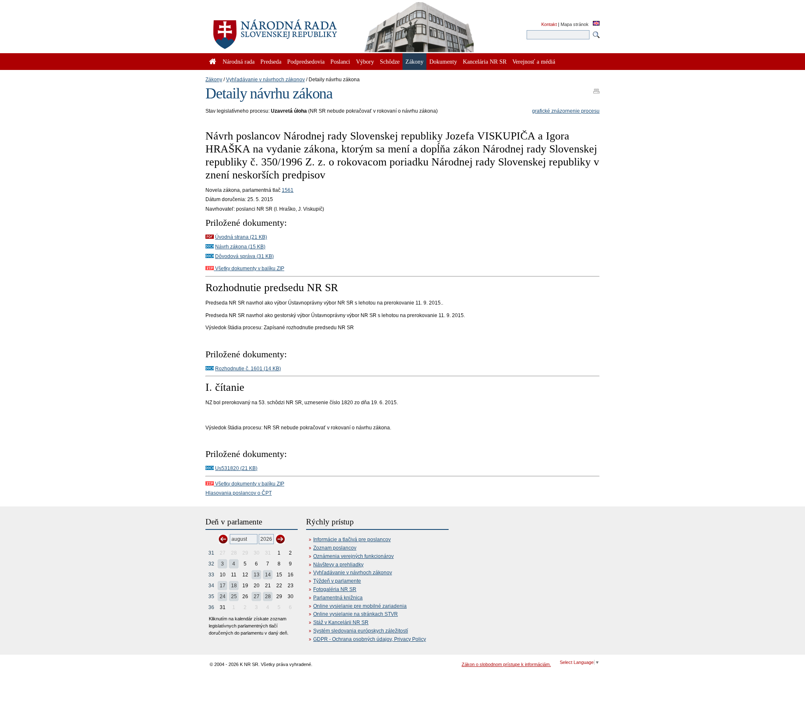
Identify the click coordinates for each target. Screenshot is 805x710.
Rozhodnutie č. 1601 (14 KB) (248, 369)
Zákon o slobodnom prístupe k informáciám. (506, 664)
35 (211, 596)
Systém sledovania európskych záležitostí (360, 631)
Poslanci (340, 61)
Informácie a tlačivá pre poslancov (352, 539)
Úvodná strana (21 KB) (241, 237)
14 (268, 575)
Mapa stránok (575, 24)
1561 (287, 190)
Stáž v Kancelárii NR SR (341, 622)
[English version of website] (596, 23)
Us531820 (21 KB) (236, 468)
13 (257, 575)
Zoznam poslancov (334, 548)
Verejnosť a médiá (533, 61)
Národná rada (238, 61)
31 (211, 553)
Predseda (270, 61)
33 (211, 575)
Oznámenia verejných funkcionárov (353, 556)
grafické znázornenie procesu (566, 111)
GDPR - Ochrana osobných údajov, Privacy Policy (369, 639)
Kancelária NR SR (484, 61)
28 (268, 596)
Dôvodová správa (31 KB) (244, 256)
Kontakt (549, 24)
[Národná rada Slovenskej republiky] (302, 29)
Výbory (365, 61)
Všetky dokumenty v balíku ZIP (249, 268)
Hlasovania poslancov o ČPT (238, 493)
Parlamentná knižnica (338, 598)
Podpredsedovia (306, 61)
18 (234, 586)
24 (223, 596)
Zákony (213, 80)
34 (211, 586)
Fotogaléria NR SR (334, 589)
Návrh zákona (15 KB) (240, 247)
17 (223, 586)
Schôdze (390, 61)
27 (257, 596)
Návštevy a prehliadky (338, 565)
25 (234, 596)
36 (211, 607)
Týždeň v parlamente (337, 581)
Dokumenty (443, 61)
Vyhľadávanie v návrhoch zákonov (265, 80)
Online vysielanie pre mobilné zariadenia (360, 606)
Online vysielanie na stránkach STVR (355, 614)
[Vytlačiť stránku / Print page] (596, 88)
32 (211, 564)
